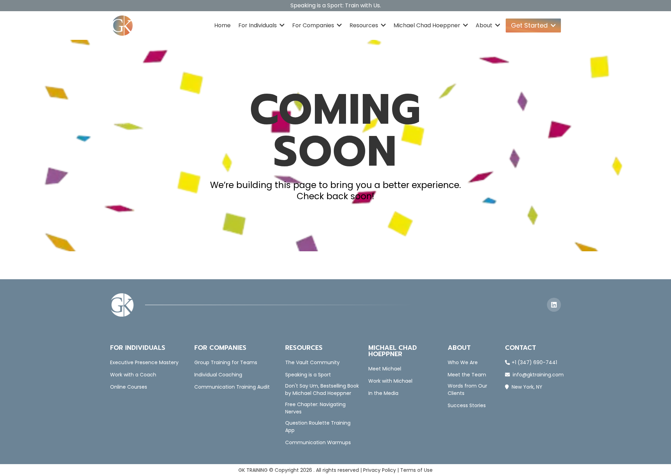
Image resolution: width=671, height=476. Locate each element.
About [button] (485, 25)
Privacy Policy (379, 470)
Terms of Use (416, 470)
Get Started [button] (530, 25)
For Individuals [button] (258, 25)
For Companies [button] (314, 25)
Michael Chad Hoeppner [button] (428, 25)
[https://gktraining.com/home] (122, 25)
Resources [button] (364, 25)
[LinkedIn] (554, 305)
